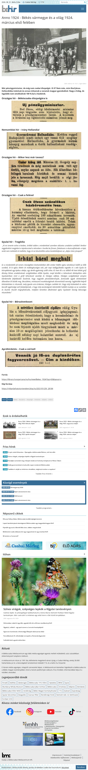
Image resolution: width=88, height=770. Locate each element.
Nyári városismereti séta (22, 492)
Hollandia (37, 399)
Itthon (4, 399)
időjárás (44, 399)
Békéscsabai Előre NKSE (11, 691)
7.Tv (60, 691)
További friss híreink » (44, 474)
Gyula (67, 683)
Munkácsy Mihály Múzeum (12, 687)
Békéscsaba (52, 687)
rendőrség (27, 691)
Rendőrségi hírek (47, 695)
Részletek (65, 767)
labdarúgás (22, 683)
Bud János (22, 399)
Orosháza (62, 687)
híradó (4, 683)
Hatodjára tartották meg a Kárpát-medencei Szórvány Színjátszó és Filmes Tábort (34, 461)
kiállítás (13, 683)
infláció (50, 399)
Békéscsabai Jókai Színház (35, 687)
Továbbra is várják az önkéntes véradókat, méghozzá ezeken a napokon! (31, 469)
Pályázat (66, 760)
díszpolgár (30, 399)
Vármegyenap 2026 (17, 487)
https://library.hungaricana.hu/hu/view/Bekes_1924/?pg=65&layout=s (31, 379)
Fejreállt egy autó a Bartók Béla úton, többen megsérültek (22, 527)
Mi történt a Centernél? (10, 536)
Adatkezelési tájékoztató (60, 758)
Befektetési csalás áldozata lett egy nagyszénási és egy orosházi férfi (25, 532)
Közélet (10, 399)
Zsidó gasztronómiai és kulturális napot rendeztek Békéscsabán (29, 465)
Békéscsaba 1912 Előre (38, 683)
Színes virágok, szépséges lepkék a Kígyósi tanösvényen (26, 456)
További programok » (44, 508)
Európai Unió (7, 699)
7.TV (42, 2)
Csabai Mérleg (30, 2)
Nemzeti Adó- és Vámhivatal (67, 695)
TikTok (78, 711)
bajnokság (76, 691)
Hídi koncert (18, 496)
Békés (15, 399)
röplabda (52, 683)
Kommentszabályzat (72, 755)
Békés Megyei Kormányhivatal (44, 691)
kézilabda (81, 687)
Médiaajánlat (76, 758)
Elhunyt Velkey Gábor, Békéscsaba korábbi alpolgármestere (22, 519)
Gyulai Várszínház (9, 695)
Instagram (37, 711)
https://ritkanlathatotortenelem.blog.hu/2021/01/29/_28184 (27, 388)
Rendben (81, 767)
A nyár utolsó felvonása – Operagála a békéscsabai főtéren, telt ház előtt (31, 452)
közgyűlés (22, 695)
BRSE (60, 683)
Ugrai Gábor (82, 83)
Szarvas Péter (33, 695)
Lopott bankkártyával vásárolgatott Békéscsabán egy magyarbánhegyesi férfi (28, 523)
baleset (67, 691)
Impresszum (57, 755)
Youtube (57, 711)
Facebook (17, 711)
